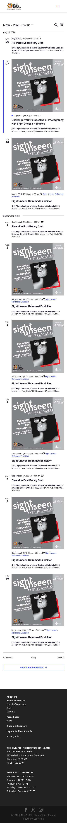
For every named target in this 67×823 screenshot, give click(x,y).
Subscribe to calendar (31, 667)
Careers (11, 711)
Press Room (13, 716)
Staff (9, 708)
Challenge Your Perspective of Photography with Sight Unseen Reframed (38, 121)
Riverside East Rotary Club (27, 42)
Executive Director (16, 700)
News (9, 720)
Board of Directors (16, 704)
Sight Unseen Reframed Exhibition (32, 201)
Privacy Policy (14, 736)
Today (33, 657)
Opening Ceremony (17, 725)
